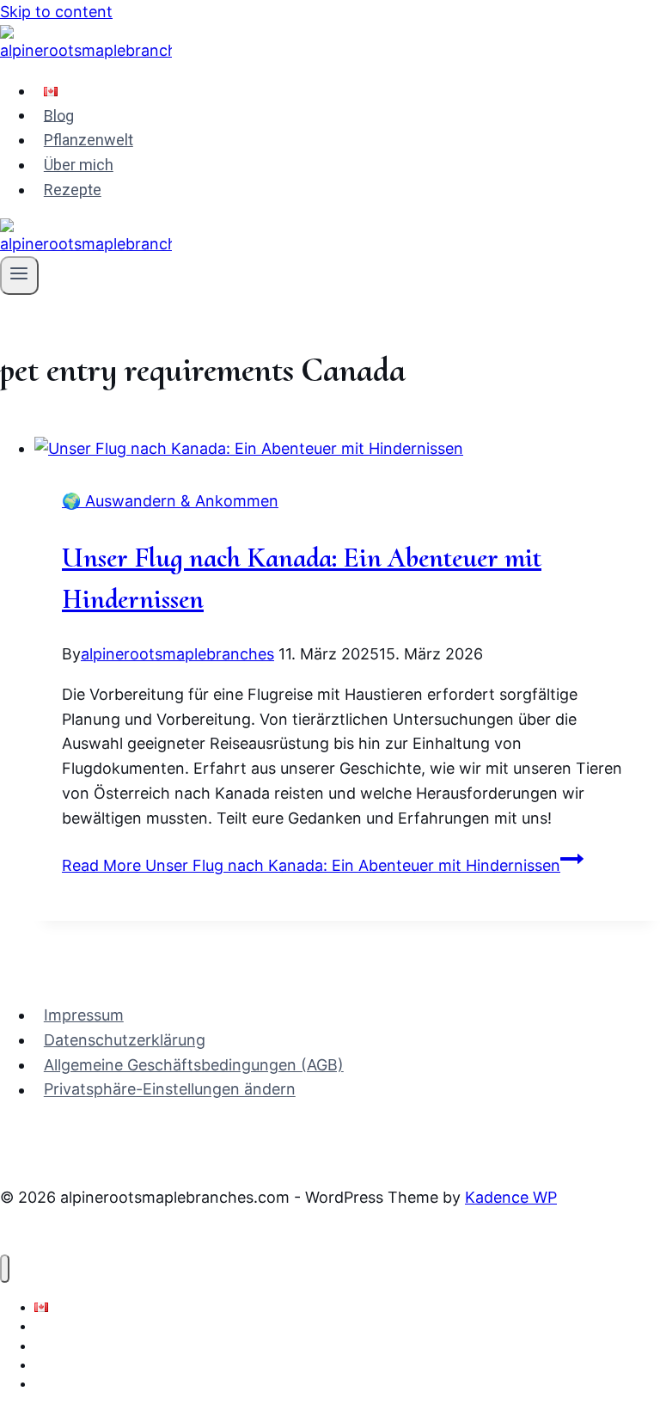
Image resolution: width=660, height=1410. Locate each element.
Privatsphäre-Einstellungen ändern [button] (170, 1090)
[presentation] (347, 449)
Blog (59, 115)
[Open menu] (19, 275)
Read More (311, 865)
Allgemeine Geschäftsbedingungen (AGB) (194, 1065)
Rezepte (72, 190)
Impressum (84, 1015)
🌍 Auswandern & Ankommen (170, 501)
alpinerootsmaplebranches (177, 654)
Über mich (78, 165)
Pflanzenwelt (88, 140)
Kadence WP (511, 1197)
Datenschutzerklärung (124, 1040)
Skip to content (56, 12)
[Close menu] (4, 1268)
